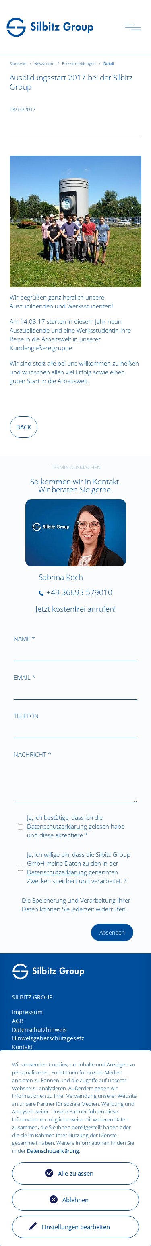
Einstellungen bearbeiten (75, 1227)
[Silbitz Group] (50, 26)
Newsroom (44, 63)
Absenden (112, 932)
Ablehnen (75, 1200)
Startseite (18, 63)
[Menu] (133, 27)
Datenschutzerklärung (57, 826)
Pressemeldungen (79, 63)
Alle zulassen (75, 1173)
